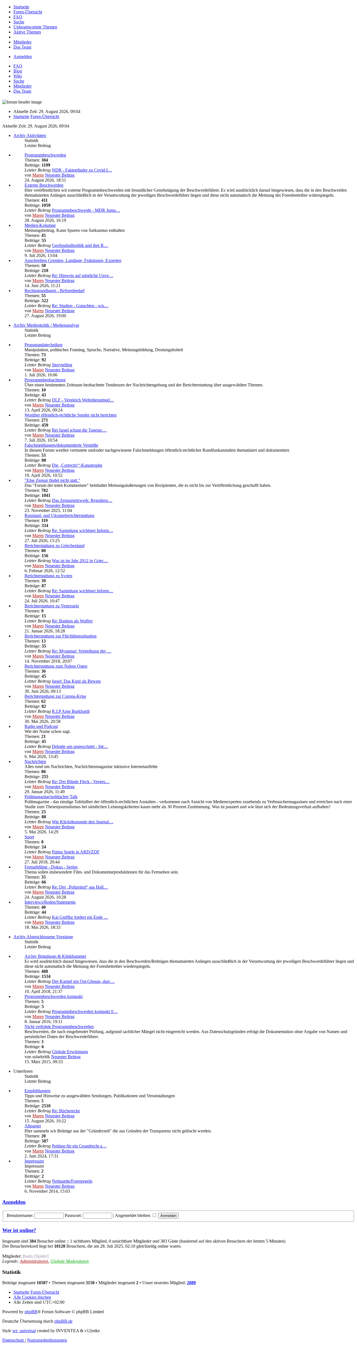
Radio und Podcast (41, 726)
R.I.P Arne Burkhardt (71, 711)
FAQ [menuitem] (17, 66)
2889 (191, 1282)
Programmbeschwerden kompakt (54, 996)
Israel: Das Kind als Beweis (76, 681)
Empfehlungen (37, 1090)
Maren (38, 175)
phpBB (31, 1311)
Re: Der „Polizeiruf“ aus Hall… (80, 887)
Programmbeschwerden (45, 155)
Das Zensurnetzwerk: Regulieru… (82, 500)
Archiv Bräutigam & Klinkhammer (55, 956)
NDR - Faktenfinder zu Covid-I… (82, 170)
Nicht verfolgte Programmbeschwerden (59, 1026)
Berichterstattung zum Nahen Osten (56, 666)
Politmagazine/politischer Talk (51, 796)
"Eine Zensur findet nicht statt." (52, 480)
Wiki (17, 76)
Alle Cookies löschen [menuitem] (32, 1297)
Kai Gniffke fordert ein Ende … (80, 917)
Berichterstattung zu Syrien (48, 575)
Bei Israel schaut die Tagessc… (79, 430)
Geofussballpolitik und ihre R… (80, 245)
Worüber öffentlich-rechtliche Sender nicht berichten (71, 415)
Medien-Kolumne (40, 225)
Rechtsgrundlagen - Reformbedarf (55, 290)
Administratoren (34, 1261)
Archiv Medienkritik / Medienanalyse (46, 325)
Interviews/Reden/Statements (50, 902)
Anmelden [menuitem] (22, 56)
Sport (29, 836)
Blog (17, 71)
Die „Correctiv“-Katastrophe (77, 465)
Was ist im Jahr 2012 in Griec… (80, 560)
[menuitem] (21, 6)
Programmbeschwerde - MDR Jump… (86, 210)
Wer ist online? (19, 1230)
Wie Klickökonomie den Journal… (82, 821)
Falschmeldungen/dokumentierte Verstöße (61, 445)
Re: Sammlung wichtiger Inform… (82, 530)
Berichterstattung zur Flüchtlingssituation (61, 636)
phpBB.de (63, 1321)
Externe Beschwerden (44, 185)
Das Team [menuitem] (22, 91)
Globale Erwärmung (70, 1051)
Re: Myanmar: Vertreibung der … (81, 651)
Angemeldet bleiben (133, 1215)
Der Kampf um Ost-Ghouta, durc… (83, 981)
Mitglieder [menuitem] (22, 86)
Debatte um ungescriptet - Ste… (80, 746)
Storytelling (62, 364)
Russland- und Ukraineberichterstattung (59, 515)
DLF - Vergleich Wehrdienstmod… (83, 400)
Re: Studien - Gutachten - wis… (80, 305)
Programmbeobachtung (45, 379)
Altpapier (33, 1125)
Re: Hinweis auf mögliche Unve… (82, 275)
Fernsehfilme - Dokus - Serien (51, 867)
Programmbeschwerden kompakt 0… (85, 1011)
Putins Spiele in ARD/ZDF (76, 852)
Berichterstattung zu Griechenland (55, 545)
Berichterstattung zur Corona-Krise (55, 696)
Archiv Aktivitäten (29, 135)
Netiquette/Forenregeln (72, 1181)
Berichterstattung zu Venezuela (52, 605)
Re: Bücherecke (66, 1110)
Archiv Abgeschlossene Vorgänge (43, 936)
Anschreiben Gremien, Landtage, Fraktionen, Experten (73, 260)
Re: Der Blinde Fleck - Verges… (81, 781)
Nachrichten (35, 761)
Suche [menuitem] (18, 81)
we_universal (24, 1330)
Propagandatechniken (43, 344)
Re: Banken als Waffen (72, 621)
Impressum (34, 1161)
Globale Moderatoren (69, 1261)
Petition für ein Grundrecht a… (79, 1146)
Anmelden (14, 1202)
